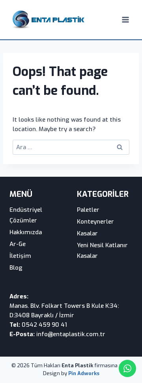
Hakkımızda (25, 232)
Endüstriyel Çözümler (25, 215)
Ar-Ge (17, 244)
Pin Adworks (83, 373)
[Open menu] (125, 19)
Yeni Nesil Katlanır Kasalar (102, 250)
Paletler (88, 210)
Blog (15, 268)
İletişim (20, 256)
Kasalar (87, 233)
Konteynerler (95, 222)
